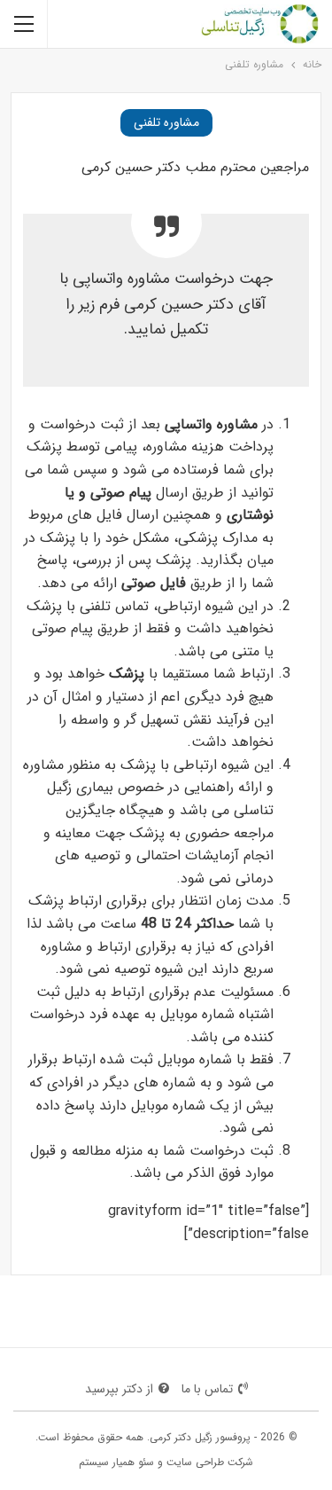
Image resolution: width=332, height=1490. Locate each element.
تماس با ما (207, 1389)
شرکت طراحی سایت (209, 1462)
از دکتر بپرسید (119, 1389)
